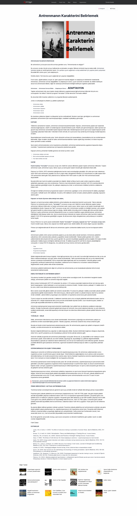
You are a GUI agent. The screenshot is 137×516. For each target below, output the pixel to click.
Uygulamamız (82, 2)
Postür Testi (62, 2)
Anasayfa (54, 2)
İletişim (75, 2)
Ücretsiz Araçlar (110, 2)
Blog (69, 2)
